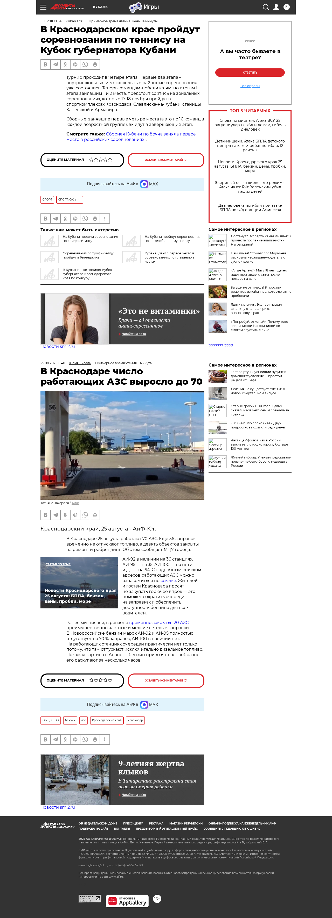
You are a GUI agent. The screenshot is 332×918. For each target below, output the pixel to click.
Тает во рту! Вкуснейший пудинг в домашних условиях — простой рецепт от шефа (258, 376)
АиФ (75, 503)
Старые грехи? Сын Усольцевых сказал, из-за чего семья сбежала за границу (260, 410)
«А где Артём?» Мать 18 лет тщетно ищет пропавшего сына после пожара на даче (259, 274)
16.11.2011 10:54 (50, 21)
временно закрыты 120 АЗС (159, 622)
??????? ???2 (221, 345)
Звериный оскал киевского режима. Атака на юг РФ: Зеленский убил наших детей (250, 187)
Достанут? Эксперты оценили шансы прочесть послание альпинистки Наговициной (261, 240)
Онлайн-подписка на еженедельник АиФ (242, 823)
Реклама (156, 823)
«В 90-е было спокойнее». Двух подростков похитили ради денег (258, 425)
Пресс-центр (133, 823)
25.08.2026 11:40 (52, 363)
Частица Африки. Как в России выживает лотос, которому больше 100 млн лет (259, 444)
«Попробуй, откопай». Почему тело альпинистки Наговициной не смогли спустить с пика (259, 326)
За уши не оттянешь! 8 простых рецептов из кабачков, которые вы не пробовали (261, 291)
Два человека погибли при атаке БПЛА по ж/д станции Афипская (250, 207)
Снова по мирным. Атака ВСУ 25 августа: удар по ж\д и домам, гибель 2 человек (250, 125)
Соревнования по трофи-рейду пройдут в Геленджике (88, 255)
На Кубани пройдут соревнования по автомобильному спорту (172, 239)
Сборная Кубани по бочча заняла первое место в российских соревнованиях (131, 137)
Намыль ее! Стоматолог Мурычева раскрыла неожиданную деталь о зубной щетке (259, 257)
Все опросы (250, 86)
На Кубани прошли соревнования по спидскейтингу (90, 239)
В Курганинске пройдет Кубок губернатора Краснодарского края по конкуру (87, 274)
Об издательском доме (98, 823)
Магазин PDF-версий (186, 823)
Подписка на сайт (93, 828)
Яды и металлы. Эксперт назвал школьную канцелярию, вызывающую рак (256, 309)
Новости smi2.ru (57, 346)
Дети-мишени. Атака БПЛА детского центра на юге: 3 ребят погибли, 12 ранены (250, 145)
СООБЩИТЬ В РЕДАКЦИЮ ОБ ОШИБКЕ (232, 828)
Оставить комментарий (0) (166, 160)
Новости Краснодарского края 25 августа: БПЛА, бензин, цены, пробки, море (250, 166)
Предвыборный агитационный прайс (167, 828)
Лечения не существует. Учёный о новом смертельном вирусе (258, 391)
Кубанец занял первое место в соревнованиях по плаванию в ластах (169, 257)
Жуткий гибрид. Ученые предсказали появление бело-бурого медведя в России (261, 461)
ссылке (168, 580)
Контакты (122, 828)
